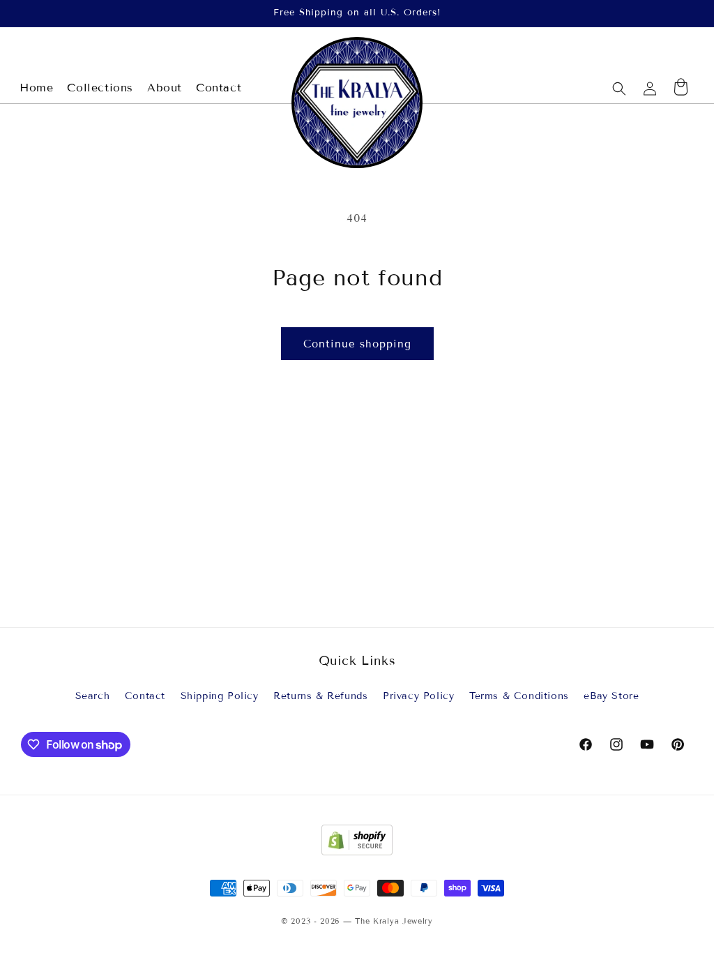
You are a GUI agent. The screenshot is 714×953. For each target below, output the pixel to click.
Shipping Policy (220, 696)
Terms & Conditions (519, 696)
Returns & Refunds (320, 696)
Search (92, 696)
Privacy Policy (418, 696)
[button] (619, 88)
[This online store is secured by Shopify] (357, 851)
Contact (145, 696)
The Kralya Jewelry (394, 921)
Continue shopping (357, 344)
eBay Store (611, 696)
